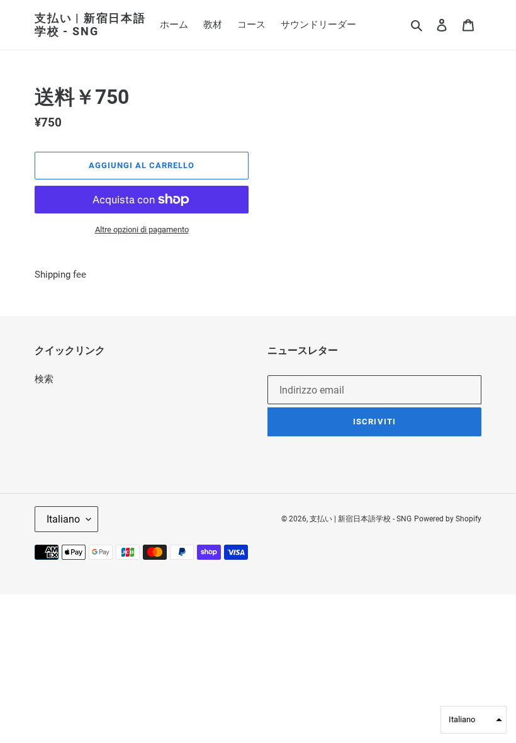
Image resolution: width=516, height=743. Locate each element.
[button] (473, 720)
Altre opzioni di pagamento (142, 229)
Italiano (63, 519)
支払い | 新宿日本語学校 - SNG (90, 24)
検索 (44, 379)
